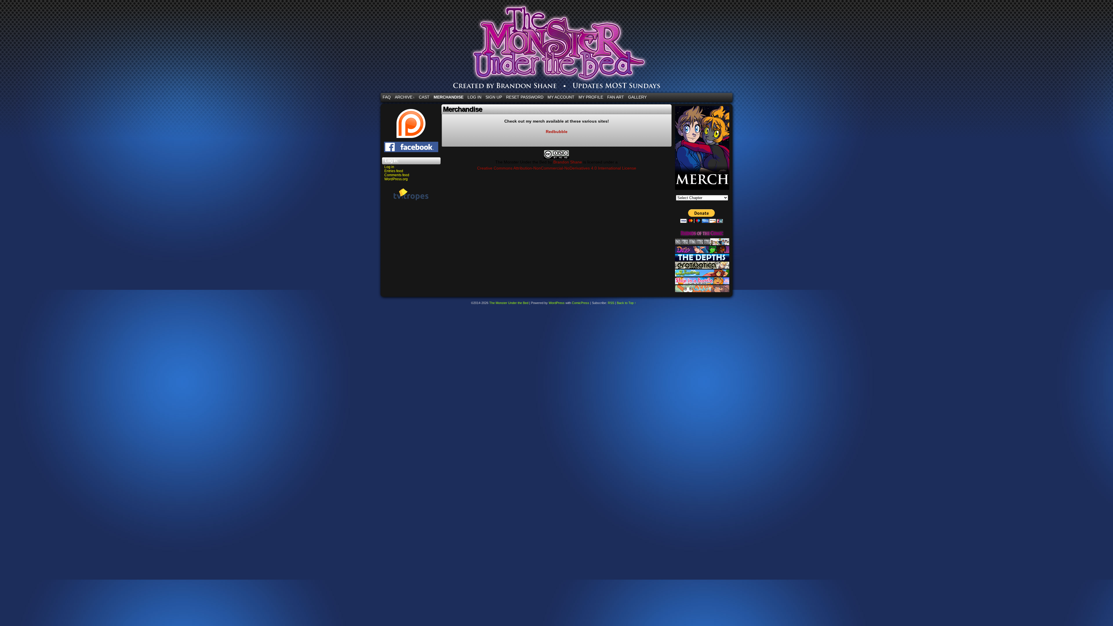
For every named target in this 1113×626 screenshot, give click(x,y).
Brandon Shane (567, 162)
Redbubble (557, 131)
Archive (405, 97)
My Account (561, 97)
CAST (424, 97)
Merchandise (448, 97)
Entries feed (393, 171)
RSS (611, 303)
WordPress (557, 303)
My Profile (591, 97)
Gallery (637, 97)
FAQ (387, 97)
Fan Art (615, 97)
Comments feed (396, 175)
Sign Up (493, 97)
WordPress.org (396, 179)
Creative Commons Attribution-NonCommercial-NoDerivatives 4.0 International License (556, 168)
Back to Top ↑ (626, 303)
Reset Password (524, 97)
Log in (389, 167)
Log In (474, 97)
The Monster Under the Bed (591, 48)
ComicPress (580, 303)
